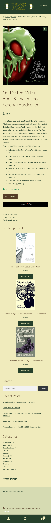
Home (7, 17)
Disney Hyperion (12, 220)
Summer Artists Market (11, 408)
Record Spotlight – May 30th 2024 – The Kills (19, 402)
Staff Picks (10, 479)
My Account (8, 519)
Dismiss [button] (6, 511)
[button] (45, 29)
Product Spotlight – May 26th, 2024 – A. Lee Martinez (22, 427)
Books (13, 17)
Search (43, 388)
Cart (39, 517)
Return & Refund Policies (13, 491)
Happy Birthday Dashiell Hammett (15, 421)
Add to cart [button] (25, 276)
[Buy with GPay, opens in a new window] (25, 204)
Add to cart (10, 196)
